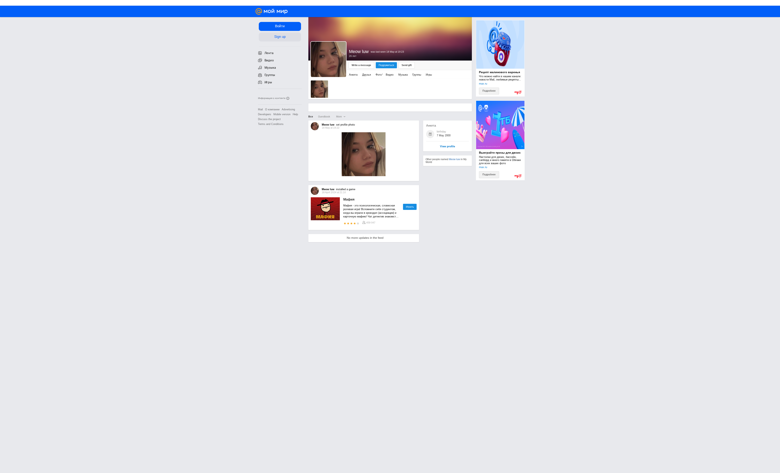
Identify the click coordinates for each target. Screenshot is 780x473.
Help (295, 114)
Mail (260, 109)
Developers (264, 114)
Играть (410, 206)
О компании (272, 109)
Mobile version (281, 114)
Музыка (403, 74)
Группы (416, 74)
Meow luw (454, 159)
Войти (280, 26)
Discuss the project (269, 119)
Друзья (366, 74)
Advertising (288, 109)
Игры (429, 74)
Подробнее (489, 90)
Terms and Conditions (271, 124)
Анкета (353, 74)
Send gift (407, 65)
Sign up (280, 37)
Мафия (348, 199)
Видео (390, 74)
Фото (378, 74)
